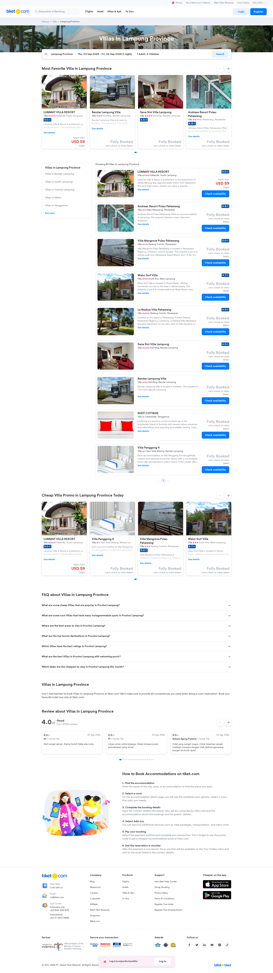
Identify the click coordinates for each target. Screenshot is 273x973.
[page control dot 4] (126, 759)
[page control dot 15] (147, 759)
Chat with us (56, 887)
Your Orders (243, 2)
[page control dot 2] (122, 759)
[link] (241, 11)
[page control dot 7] (132, 759)
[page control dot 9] (136, 759)
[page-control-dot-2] (138, 152)
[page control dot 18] (153, 759)
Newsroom (95, 887)
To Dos (125, 898)
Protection (95, 915)
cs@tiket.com (57, 897)
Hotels (125, 887)
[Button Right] (228, 722)
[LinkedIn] (204, 944)
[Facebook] (189, 944)
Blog (92, 881)
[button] (220, 68)
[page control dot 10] (138, 759)
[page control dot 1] (120, 759)
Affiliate (94, 904)
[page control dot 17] (151, 759)
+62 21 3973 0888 (59, 917)
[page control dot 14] (145, 759)
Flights (125, 881)
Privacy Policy (161, 893)
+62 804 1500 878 (59, 910)
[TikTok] (227, 944)
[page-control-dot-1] (135, 152)
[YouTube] (212, 944)
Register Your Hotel (164, 904)
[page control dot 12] (141, 759)
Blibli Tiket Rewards (224, 2)
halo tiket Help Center (166, 881)
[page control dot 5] (128, 759)
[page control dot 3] (124, 759)
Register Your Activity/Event (168, 910)
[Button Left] (220, 722)
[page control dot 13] (143, 759)
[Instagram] (219, 944)
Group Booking (162, 887)
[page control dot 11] (139, 759)
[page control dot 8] (134, 759)
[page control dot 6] (130, 759)
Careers (94, 893)
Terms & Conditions (164, 898)
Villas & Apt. (128, 893)
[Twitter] (196, 944)
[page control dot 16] (149, 759)
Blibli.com (95, 921)
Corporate (95, 898)
